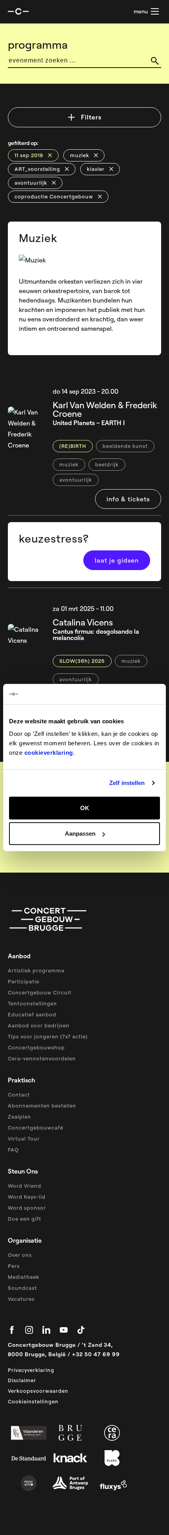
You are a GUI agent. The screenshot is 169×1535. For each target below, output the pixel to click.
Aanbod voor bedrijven (39, 1025)
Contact (19, 1094)
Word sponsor (27, 1208)
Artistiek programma (36, 970)
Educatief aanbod (32, 1014)
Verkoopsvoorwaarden (38, 1391)
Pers (14, 1266)
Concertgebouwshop (36, 1047)
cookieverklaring (48, 752)
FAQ (13, 1149)
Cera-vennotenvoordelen (42, 1058)
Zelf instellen (127, 782)
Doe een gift (24, 1219)
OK (84, 807)
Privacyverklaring (31, 1370)
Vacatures (21, 1299)
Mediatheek (23, 1277)
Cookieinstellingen (33, 1401)
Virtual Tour (24, 1138)
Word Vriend (24, 1186)
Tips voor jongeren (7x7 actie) (48, 1036)
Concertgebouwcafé (35, 1127)
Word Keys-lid (27, 1197)
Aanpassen (80, 833)
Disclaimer (22, 1380)
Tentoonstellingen (32, 1003)
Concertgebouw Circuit (40, 992)
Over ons (20, 1255)
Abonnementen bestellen (42, 1105)
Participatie (23, 981)
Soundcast (22, 1288)
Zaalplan (19, 1116)
